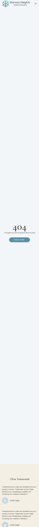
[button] (35, 3)
